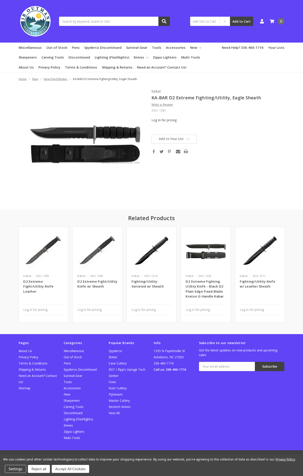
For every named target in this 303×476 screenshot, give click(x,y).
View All (114, 413)
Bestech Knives (120, 407)
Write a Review (162, 104)
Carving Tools (52, 57)
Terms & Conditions (81, 67)
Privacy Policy (49, 67)
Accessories (175, 47)
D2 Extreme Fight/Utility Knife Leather (38, 286)
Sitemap (24, 388)
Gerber (113, 376)
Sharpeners (28, 57)
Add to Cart (241, 21)
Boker (113, 357)
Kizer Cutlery (118, 388)
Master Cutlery (119, 400)
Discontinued (79, 57)
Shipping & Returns (117, 67)
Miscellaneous (30, 47)
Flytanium (116, 394)
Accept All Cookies (70, 468)
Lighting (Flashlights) (112, 57)
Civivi (112, 382)
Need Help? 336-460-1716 (243, 47)
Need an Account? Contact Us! (161, 67)
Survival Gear (136, 47)
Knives (139, 57)
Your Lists (276, 47)
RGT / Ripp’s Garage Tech (127, 369)
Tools (156, 47)
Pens (76, 47)
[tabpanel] (43, 274)
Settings (15, 468)
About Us (26, 67)
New (193, 47)
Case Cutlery (118, 363)
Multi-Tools (190, 57)
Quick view (43, 251)
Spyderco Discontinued (103, 47)
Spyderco (115, 351)
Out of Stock (56, 47)
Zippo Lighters (165, 57)
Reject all (38, 468)
